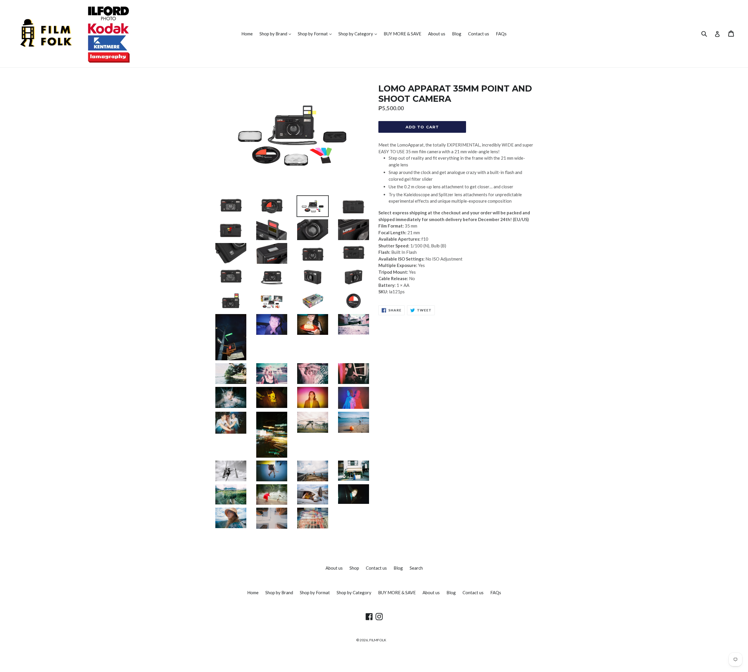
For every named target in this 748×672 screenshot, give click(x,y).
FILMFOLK (377, 640)
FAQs (501, 33)
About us (436, 33)
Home (247, 33)
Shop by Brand (276, 33)
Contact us (478, 33)
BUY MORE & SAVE (402, 33)
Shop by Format (316, 33)
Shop (354, 568)
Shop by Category (359, 33)
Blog (456, 33)
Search (416, 568)
